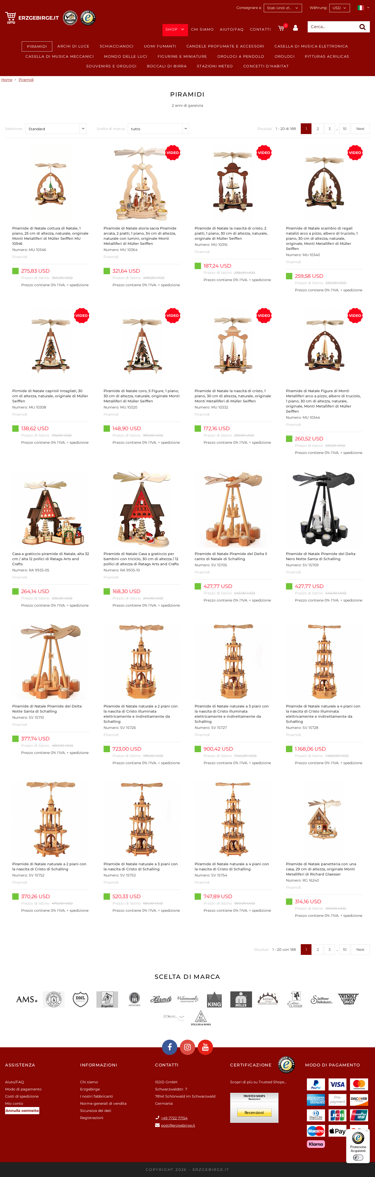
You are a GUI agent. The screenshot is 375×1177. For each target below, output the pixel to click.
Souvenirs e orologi (111, 66)
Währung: (318, 7)
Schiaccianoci (117, 46)
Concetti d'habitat (266, 66)
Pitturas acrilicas (327, 56)
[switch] (358, 1158)
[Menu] (367, 1132)
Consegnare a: (249, 7)
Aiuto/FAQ (232, 29)
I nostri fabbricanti (96, 1096)
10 (344, 128)
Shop (172, 29)
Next (360, 128)
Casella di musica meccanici (60, 56)
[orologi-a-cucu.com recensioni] (254, 1109)
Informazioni (98, 1065)
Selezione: (14, 128)
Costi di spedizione (22, 1096)
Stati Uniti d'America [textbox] (284, 8)
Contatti (260, 29)
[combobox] (283, 8)
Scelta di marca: (111, 128)
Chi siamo (202, 29)
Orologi (285, 56)
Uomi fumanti (160, 46)
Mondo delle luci (125, 56)
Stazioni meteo (215, 66)
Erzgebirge (90, 1089)
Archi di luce (73, 46)
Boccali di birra (167, 66)
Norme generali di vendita (103, 1103)
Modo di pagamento (23, 1089)
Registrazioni (91, 1117)
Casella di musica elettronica (311, 46)
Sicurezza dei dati (95, 1110)
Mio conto (14, 1103)
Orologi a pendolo (241, 56)
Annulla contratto (22, 1110)
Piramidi (37, 46)
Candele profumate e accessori (225, 46)
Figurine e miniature (182, 56)
